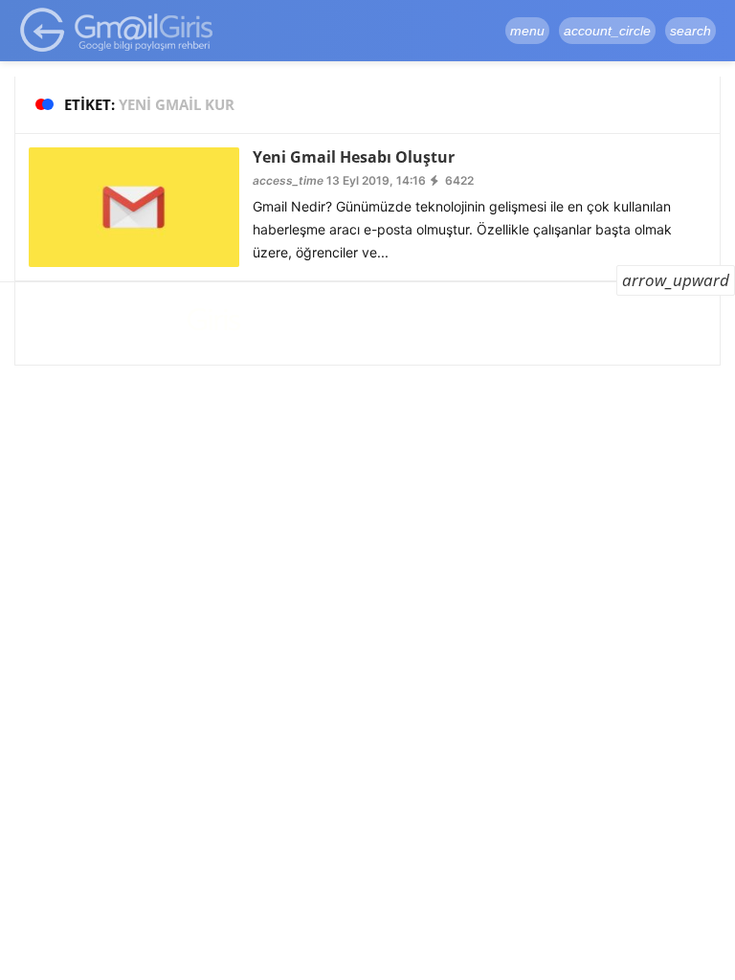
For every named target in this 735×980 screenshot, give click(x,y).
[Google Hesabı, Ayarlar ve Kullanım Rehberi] (117, 29)
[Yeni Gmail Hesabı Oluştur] (134, 206)
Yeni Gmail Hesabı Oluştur (354, 156)
